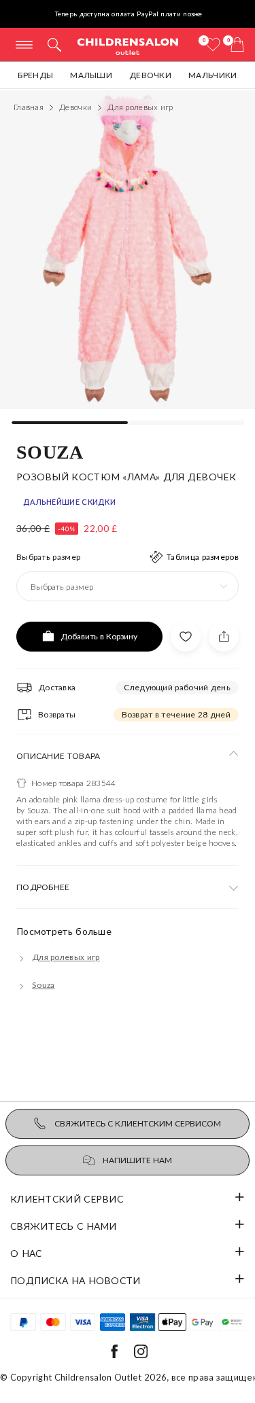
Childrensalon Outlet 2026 (110, 1377)
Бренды (35, 75)
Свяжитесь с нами (63, 1226)
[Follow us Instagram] (141, 1355)
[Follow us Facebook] (114, 1355)
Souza (50, 451)
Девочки (150, 75)
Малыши (91, 75)
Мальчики (212, 75)
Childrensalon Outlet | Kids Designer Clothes (127, 46)
